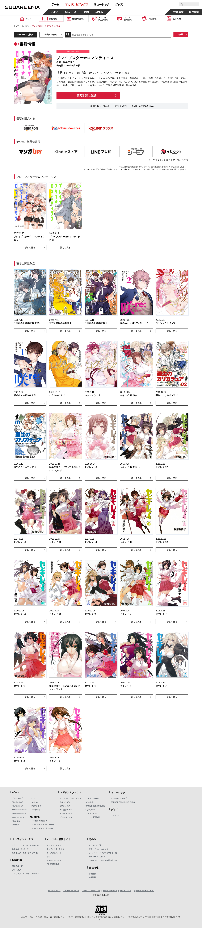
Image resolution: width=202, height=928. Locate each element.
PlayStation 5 (17, 802)
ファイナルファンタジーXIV (42, 825)
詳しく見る (30, 247)
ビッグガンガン (66, 817)
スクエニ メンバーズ (20, 849)
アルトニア (16, 870)
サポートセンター (110, 891)
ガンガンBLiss (91, 813)
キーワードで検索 (25, 34)
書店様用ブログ (54, 891)
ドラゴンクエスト (54, 845)
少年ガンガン (65, 802)
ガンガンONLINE (92, 798)
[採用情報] (194, 12)
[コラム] (99, 12)
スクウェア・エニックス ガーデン (25, 874)
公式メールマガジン (97, 857)
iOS (32, 798)
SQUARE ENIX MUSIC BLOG (123, 802)
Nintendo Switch (19, 813)
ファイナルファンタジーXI (42, 828)
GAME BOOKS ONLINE (95, 806)
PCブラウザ (36, 806)
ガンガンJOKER (66, 810)
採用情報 (92, 877)
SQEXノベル (90, 810)
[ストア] (55, 12)
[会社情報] (178, 12)
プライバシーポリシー (91, 891)
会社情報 (92, 874)
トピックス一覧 (95, 845)
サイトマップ (125, 891)
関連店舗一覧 (17, 866)
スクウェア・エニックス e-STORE (26, 845)
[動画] (86, 12)
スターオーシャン (54, 860)
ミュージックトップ (119, 798)
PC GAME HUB (53, 864)
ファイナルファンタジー (56, 849)
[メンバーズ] (71, 12)
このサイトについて (71, 891)
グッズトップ (116, 816)
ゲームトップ (17, 798)
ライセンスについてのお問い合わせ (103, 860)
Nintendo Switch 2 (19, 810)
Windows (16, 825)
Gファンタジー (66, 806)
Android (34, 802)
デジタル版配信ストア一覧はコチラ (170, 160)
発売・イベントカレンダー (99, 849)
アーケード (35, 810)
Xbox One (16, 821)
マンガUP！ (90, 802)
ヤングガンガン (66, 813)
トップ (16, 26)
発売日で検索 (51, 34)
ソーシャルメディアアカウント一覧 (103, 853)
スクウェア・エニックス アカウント (26, 853)
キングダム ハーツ (54, 853)
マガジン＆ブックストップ (70, 798)
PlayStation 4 (17, 806)
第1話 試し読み (87, 95)
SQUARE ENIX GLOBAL (144, 891)
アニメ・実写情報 (92, 817)
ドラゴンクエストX (39, 821)
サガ (48, 857)
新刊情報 (25, 26)
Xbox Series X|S (18, 817)
